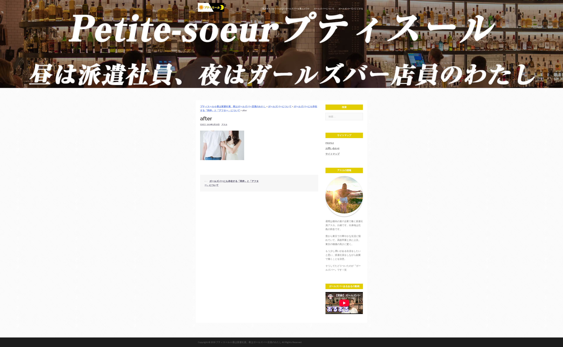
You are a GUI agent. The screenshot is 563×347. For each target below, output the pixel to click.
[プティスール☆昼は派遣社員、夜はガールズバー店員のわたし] (211, 8)
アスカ (224, 124)
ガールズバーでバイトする (350, 8)
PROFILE (329, 142)
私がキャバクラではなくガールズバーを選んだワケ (286, 8)
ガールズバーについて (324, 8)
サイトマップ (332, 153)
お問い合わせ (332, 148)
